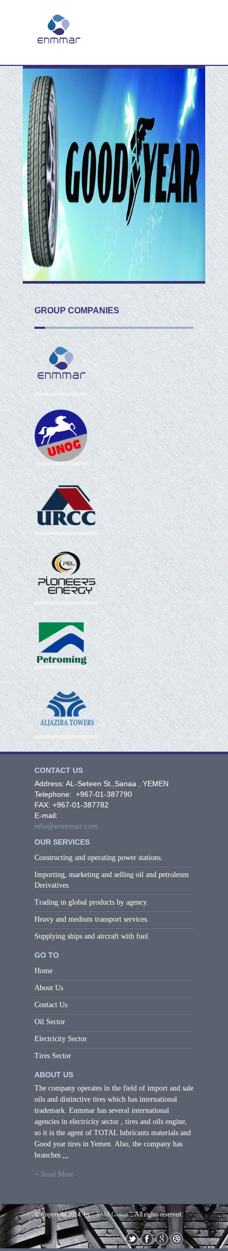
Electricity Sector (60, 1039)
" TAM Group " (112, 1214)
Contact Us (50, 1005)
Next (191, 180)
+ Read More (54, 1174)
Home (43, 971)
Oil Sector (49, 1022)
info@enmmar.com (66, 826)
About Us (48, 988)
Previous (36, 180)
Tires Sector (52, 1056)
